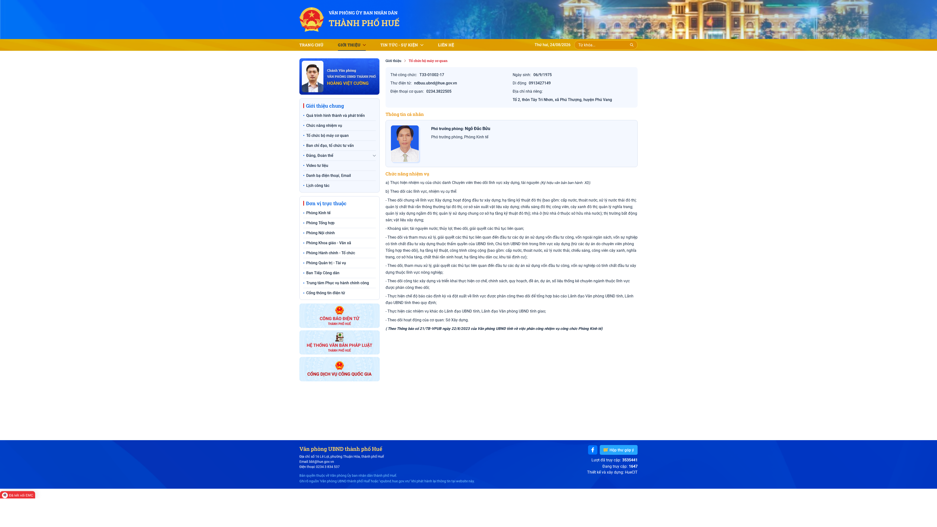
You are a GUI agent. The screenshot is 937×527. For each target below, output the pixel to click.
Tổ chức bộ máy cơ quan (327, 135)
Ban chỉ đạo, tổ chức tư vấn (330, 145)
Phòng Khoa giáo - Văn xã (328, 243)
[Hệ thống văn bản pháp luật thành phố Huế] (339, 342)
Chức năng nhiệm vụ (324, 125)
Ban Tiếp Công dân (322, 273)
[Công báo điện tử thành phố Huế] (339, 316)
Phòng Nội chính (320, 233)
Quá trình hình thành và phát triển (335, 115)
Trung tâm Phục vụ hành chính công (337, 283)
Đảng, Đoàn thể (319, 155)
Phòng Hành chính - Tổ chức (330, 253)
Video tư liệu (317, 165)
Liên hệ (446, 44)
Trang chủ (311, 44)
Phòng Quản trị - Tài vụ (326, 263)
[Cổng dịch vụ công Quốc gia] (339, 369)
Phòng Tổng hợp (320, 223)
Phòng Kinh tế (318, 213)
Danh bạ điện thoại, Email (328, 175)
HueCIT (631, 472)
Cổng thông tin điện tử (325, 293)
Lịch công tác (317, 185)
